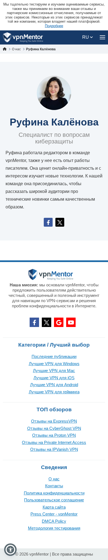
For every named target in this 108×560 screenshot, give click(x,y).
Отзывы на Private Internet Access (54, 442)
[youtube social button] (71, 322)
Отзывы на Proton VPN (54, 435)
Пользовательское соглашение (54, 500)
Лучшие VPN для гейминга (54, 391)
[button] (10, 549)
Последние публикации (54, 356)
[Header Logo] (23, 37)
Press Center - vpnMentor (54, 514)
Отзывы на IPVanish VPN (54, 449)
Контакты (54, 485)
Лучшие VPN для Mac (54, 370)
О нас (54, 479)
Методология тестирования (54, 528)
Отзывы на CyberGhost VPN (54, 428)
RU (86, 37)
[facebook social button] (34, 322)
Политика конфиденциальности (54, 493)
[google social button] (58, 322)
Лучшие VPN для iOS (54, 377)
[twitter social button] (46, 322)
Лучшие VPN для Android (54, 384)
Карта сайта (54, 507)
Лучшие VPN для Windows (54, 363)
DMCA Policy (54, 521)
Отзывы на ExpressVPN (54, 421)
